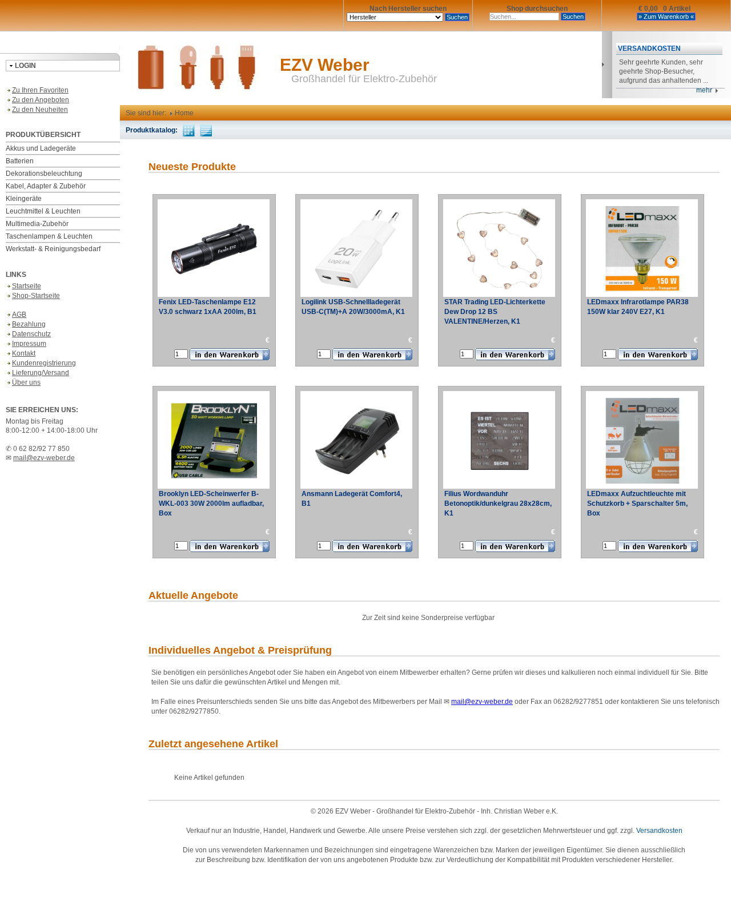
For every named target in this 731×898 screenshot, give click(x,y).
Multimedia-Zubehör (37, 224)
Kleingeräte (24, 199)
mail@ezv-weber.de (44, 458)
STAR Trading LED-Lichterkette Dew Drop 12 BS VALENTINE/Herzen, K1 (494, 311)
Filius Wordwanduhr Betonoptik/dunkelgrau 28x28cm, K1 (498, 503)
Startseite (26, 286)
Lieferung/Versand (40, 373)
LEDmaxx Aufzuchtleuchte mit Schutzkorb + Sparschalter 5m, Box (637, 503)
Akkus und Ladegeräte (41, 148)
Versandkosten (659, 831)
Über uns (26, 382)
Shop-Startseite (36, 296)
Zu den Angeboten (40, 100)
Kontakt (23, 353)
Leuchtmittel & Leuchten (43, 211)
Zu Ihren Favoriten (40, 90)
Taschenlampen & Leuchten (49, 236)
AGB (19, 315)
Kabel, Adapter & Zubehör (46, 186)
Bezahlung (29, 324)
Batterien (20, 161)
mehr (706, 90)
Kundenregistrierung (44, 363)
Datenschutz (31, 334)
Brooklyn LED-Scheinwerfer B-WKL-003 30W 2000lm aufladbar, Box (211, 503)
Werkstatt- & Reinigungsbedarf (53, 249)
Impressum (29, 344)
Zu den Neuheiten (40, 110)
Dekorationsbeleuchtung (44, 174)
